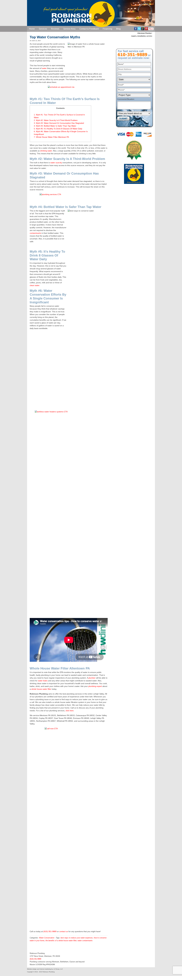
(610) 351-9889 (49, 931)
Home (32, 29)
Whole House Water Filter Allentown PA (51, 137)
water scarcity (56, 163)
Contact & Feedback (89, 29)
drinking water (46, 151)
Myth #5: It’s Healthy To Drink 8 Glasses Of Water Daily (58, 129)
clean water (34, 285)
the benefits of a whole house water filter (60, 941)
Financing (107, 29)
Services (43, 29)
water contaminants (85, 941)
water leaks (43, 681)
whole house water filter (41, 689)
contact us (63, 931)
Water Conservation (46, 938)
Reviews (55, 29)
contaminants (35, 233)
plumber (91, 678)
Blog (118, 29)
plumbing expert (95, 686)
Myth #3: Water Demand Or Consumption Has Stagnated (59, 123)
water (44, 68)
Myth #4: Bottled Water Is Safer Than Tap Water (55, 126)
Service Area (69, 29)
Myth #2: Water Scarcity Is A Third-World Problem (56, 120)
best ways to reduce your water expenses (77, 938)
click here (70, 711)
